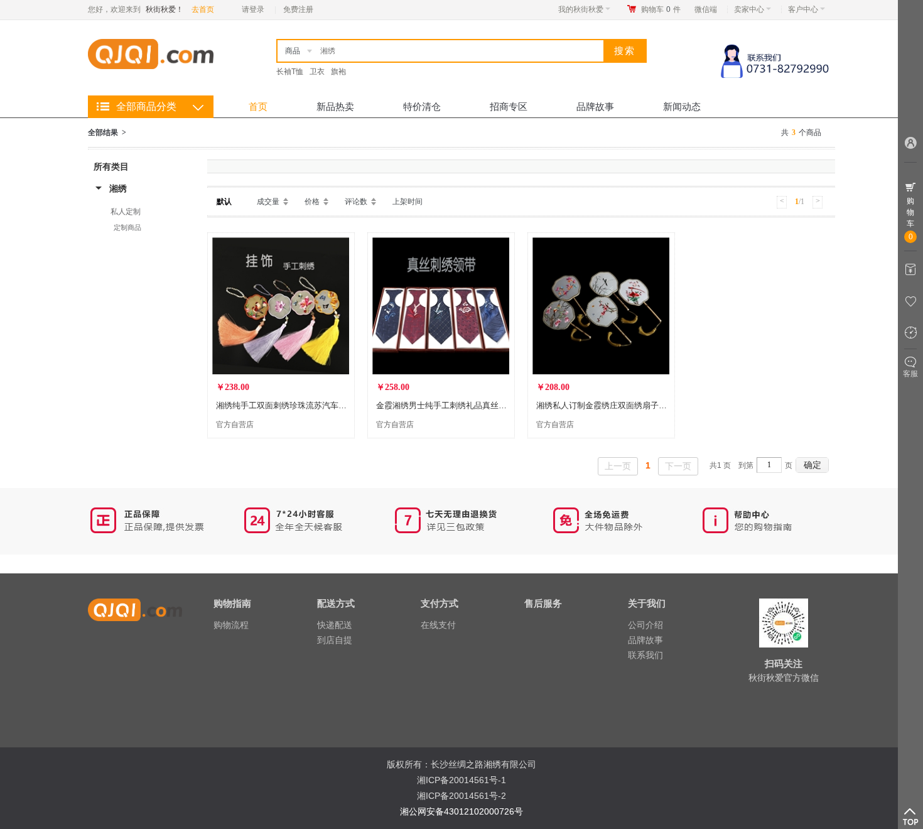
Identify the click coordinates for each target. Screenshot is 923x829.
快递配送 (334, 625)
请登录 (253, 9)
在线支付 (438, 625)
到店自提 (334, 640)
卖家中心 (749, 9)
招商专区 (508, 106)
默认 (224, 201)
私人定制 (126, 211)
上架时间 (407, 201)
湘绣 (118, 188)
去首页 (203, 9)
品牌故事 (595, 106)
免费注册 (298, 9)
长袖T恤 (289, 71)
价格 (312, 201)
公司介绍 (645, 625)
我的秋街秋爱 (580, 9)
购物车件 (661, 9)
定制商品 (127, 227)
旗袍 (338, 71)
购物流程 (231, 625)
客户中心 (803, 9)
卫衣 (317, 71)
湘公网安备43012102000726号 (461, 811)
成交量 (268, 201)
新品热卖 (335, 106)
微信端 (705, 9)
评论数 (356, 201)
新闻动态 (682, 106)
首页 (258, 106)
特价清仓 (422, 106)
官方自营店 (235, 424)
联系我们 (645, 655)
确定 (812, 465)
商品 (292, 50)
